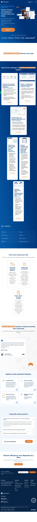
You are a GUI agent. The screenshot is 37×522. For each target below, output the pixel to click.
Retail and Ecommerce (24, 241)
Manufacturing (23, 238)
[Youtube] (31, 509)
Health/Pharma (5, 238)
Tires (4, 241)
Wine (22, 232)
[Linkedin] (35, 509)
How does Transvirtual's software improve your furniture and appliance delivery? (16, 419)
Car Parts (4, 232)
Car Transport (5, 235)
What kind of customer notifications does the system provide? (14, 433)
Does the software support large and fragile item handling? (14, 429)
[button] (18, 419)
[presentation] (17, 360)
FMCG (22, 235)
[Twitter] (33, 509)
